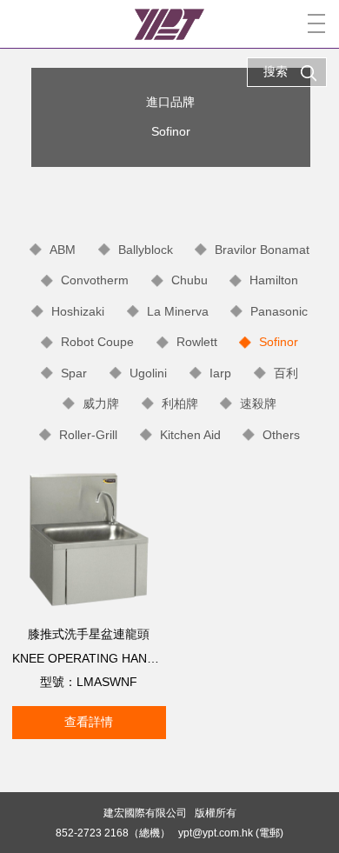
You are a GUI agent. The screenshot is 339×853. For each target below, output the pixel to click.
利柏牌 (180, 403)
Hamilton (273, 280)
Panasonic (279, 311)
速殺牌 (258, 403)
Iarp (220, 373)
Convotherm (95, 280)
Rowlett (196, 342)
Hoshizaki (77, 311)
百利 (286, 373)
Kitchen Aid (190, 435)
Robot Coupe (97, 342)
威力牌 (101, 403)
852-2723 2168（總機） (113, 832)
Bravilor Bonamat (262, 250)
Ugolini (148, 373)
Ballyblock (145, 250)
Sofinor (278, 342)
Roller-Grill (88, 435)
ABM (63, 250)
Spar (74, 373)
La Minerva (178, 311)
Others (281, 435)
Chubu (189, 280)
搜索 (275, 71)
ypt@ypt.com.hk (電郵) (230, 832)
